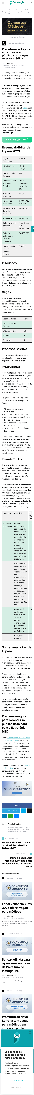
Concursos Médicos (15, 10)
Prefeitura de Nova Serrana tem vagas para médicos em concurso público (15, 1022)
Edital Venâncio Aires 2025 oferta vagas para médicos (17, 907)
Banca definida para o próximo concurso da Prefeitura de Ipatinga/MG (16, 965)
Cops (25, 108)
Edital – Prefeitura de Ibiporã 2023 (17, 139)
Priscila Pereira (9, 63)
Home (3, 10)
